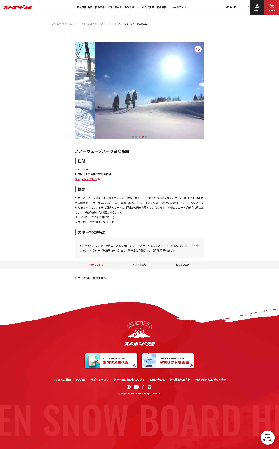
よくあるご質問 (145, 7)
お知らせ (129, 7)
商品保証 (161, 7)
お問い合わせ (157, 380)
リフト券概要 (139, 265)
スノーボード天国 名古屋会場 (83, 24)
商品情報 (100, 7)
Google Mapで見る (86, 179)
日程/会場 (61, 24)
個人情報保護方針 (180, 380)
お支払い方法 (182, 265)
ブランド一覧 (114, 7)
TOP (53, 24)
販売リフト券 (96, 265)
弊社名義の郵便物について (129, 380)
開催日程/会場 (84, 7)
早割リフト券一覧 (107, 24)
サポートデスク (177, 7)
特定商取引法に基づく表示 (210, 380)
